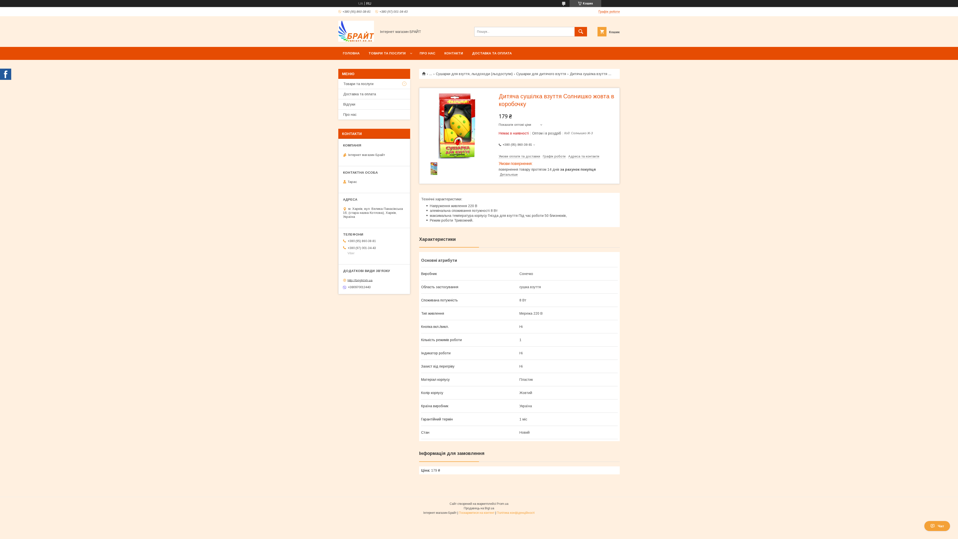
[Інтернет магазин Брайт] (356, 40)
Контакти (453, 53)
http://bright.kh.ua (360, 280)
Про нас (427, 53)
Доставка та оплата (492, 53)
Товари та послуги (387, 53)
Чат (941, 526)
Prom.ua (502, 504)
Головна (351, 53)
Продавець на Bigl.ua (479, 508)
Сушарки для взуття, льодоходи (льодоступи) (474, 74)
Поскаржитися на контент (476, 513)
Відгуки (349, 104)
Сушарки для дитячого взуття (541, 74)
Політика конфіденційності (516, 513)
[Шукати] (581, 31)
